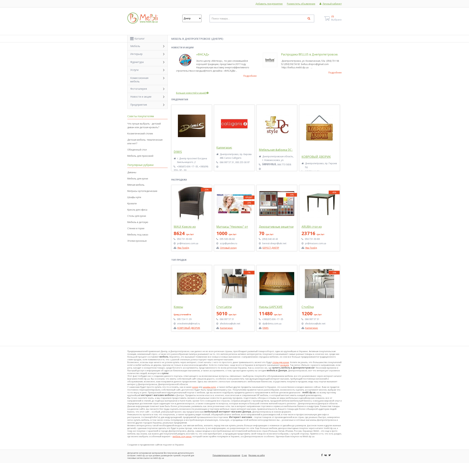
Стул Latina (224, 307)
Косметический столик (140, 133)
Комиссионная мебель (139, 79)
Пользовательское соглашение (226, 455)
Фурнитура (137, 62)
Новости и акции (182, 47)
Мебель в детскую (137, 222)
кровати (284, 365)
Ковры (178, 307)
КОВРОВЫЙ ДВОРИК (316, 157)
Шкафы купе (134, 197)
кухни (195, 387)
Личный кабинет (332, 3)
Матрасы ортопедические (142, 191)
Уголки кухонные (137, 240)
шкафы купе (209, 387)
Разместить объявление (301, 3)
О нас (244, 455)
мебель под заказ (182, 436)
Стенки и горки (135, 228)
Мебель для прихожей (140, 155)
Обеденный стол (137, 149)
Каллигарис (224, 148)
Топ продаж (179, 260)
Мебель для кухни (137, 178)
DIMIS (178, 152)
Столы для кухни (136, 215)
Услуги (134, 70)
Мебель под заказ (137, 234)
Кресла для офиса (137, 209)
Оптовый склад (228, 247)
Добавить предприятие (269, 3)
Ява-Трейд (183, 247)
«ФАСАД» (202, 54)
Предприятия (179, 99)
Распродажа (179, 179)
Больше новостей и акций (191, 92)
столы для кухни (280, 362)
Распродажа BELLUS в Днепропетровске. (309, 54)
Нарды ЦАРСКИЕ (270, 307)
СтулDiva (308, 307)
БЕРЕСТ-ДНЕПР (271, 247)
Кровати (132, 203)
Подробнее (250, 75)
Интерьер (136, 54)
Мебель (135, 46)
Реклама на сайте (256, 455)
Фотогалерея (138, 88)
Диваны (131, 172)
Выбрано (336, 18)
